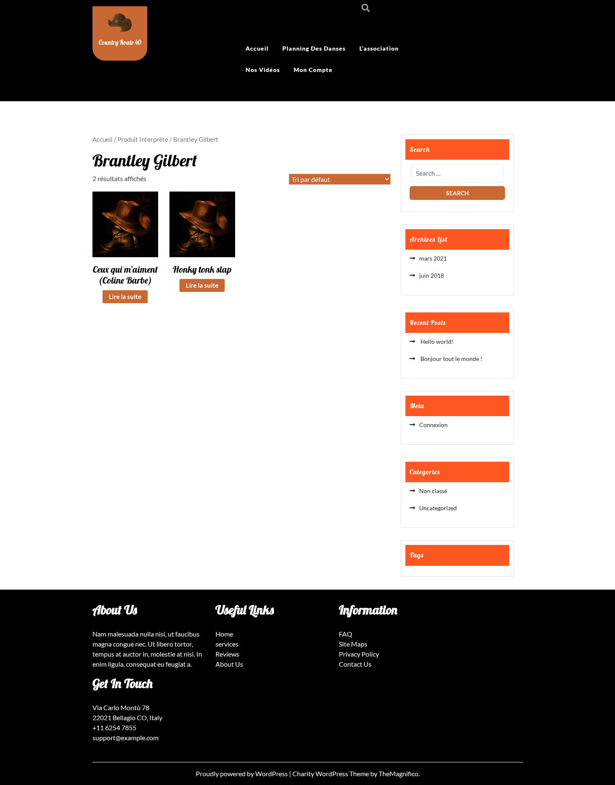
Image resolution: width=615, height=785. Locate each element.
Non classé (433, 490)
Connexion (433, 424)
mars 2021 (433, 258)
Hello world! (436, 341)
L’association (379, 48)
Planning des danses (314, 48)
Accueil (257, 48)
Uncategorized (438, 507)
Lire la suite (125, 296)
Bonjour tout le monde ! (450, 358)
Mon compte (313, 69)
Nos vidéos (263, 69)
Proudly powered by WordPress (242, 773)
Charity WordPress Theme (331, 773)
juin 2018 (431, 275)
